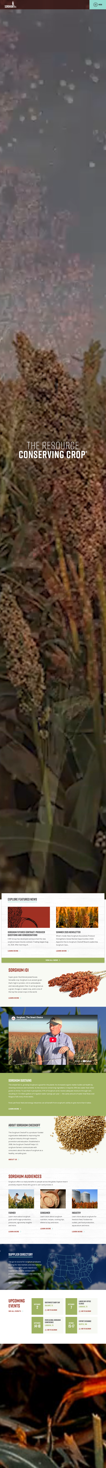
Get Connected (15, 1283)
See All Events (14, 1311)
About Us (12, 1160)
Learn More (13, 951)
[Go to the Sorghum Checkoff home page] (10, 4)
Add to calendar (52, 1310)
